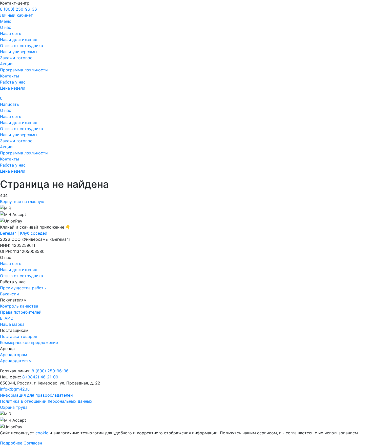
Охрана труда (14, 407)
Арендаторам (13, 354)
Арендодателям (16, 360)
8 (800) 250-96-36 (18, 9)
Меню (5, 21)
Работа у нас (13, 82)
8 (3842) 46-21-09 (40, 376)
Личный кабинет (16, 15)
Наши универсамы (18, 51)
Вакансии (9, 293)
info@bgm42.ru (15, 389)
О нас (5, 27)
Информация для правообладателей (36, 395)
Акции (6, 63)
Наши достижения (18, 39)
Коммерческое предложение (29, 342)
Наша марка (12, 324)
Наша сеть (10, 33)
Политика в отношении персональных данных (46, 401)
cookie (41, 432)
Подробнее (11, 442)
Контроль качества (19, 306)
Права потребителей (21, 312)
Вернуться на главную (22, 201)
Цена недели (12, 88)
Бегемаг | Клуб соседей (23, 233)
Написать (9, 104)
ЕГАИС (6, 318)
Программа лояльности (24, 69)
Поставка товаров (18, 336)
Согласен (33, 442)
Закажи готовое (16, 57)
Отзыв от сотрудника (21, 45)
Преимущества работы (23, 287)
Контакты (9, 75)
